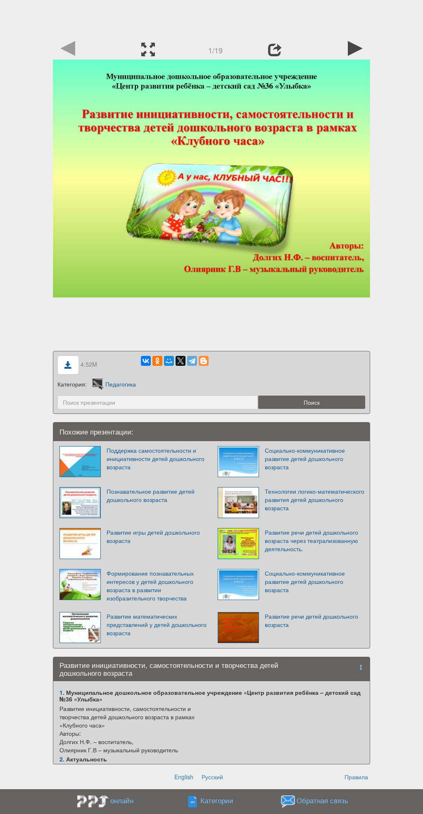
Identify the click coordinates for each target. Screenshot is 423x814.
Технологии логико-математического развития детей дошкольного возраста (314, 499)
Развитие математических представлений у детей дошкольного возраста (157, 624)
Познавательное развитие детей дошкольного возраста (151, 495)
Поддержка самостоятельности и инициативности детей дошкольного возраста (155, 458)
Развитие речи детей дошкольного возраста (311, 620)
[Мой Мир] (169, 361)
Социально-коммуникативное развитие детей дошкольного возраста (305, 458)
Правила (356, 777)
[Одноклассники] (157, 361)
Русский (212, 777)
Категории (216, 801)
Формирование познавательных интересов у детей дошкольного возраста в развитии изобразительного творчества (150, 585)
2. (61, 759)
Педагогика (120, 384)
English (183, 777)
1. (61, 692)
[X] (180, 361)
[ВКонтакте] (146, 361)
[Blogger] (204, 361)
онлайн (121, 800)
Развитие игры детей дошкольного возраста (153, 536)
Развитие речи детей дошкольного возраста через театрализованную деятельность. (311, 540)
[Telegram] (192, 361)
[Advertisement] (211, 18)
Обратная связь (322, 801)
